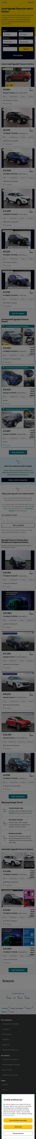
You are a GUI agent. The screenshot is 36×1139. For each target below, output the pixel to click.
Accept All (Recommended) (18, 1120)
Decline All (18, 1127)
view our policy (9, 1115)
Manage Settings (18, 1133)
